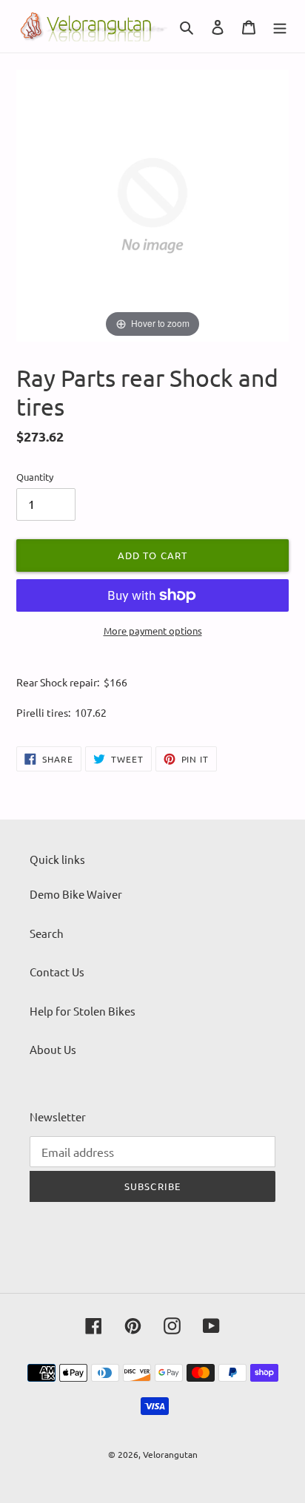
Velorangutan (170, 1454)
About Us (53, 1049)
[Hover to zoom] (152, 204)
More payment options (153, 630)
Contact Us (57, 972)
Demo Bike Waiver (76, 894)
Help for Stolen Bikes (82, 1011)
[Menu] (279, 26)
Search (47, 933)
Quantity (34, 476)
